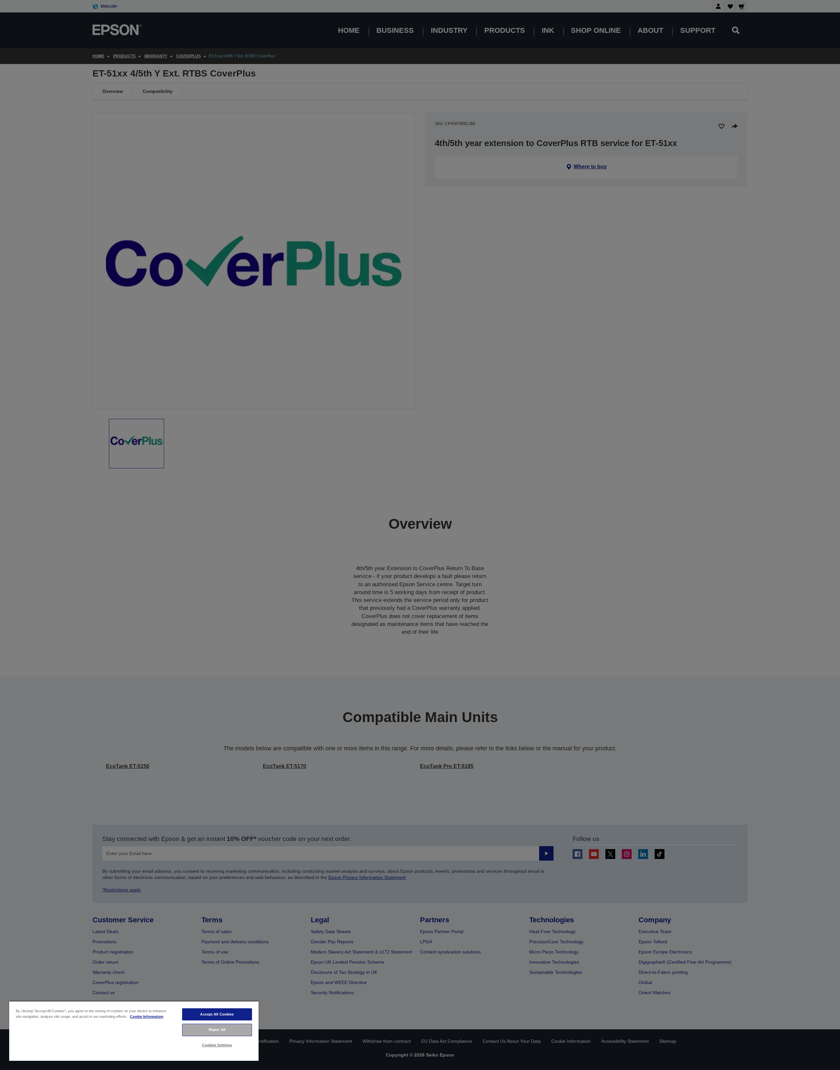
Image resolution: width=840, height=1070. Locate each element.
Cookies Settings (217, 1045)
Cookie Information (146, 1016)
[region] (134, 1031)
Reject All (217, 1030)
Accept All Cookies (217, 1014)
